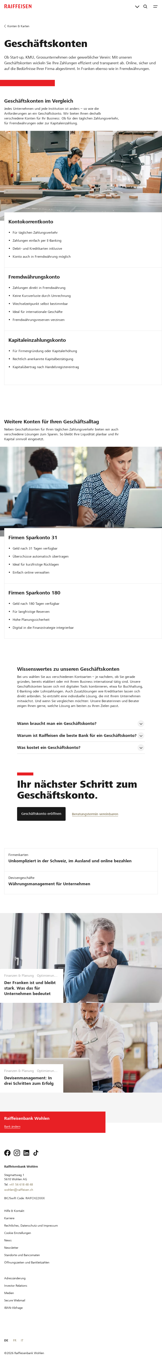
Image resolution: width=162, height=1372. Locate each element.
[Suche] (145, 6)
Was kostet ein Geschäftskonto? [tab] (48, 747)
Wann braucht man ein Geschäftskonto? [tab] (56, 723)
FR (14, 1340)
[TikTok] (36, 1153)
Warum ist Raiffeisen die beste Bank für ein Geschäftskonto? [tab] (76, 735)
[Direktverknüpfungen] (137, 6)
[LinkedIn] (26, 1153)
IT (22, 1340)
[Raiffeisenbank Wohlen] (18, 6)
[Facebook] (7, 1153)
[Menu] (155, 6)
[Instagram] (17, 1153)
